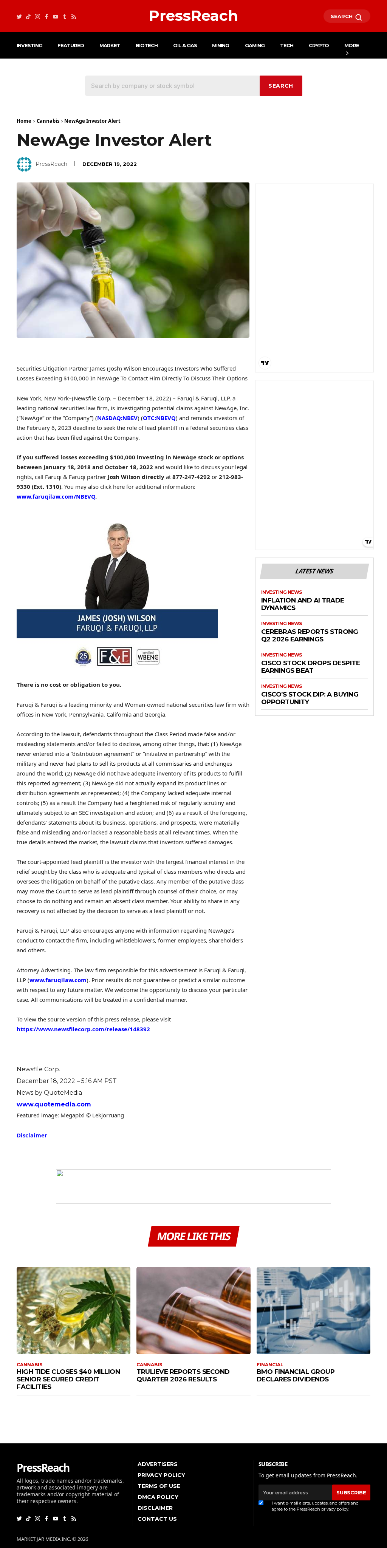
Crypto (319, 45)
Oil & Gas (185, 45)
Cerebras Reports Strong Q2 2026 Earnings (309, 635)
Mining (220, 45)
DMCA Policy (158, 1497)
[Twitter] (19, 16)
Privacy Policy (161, 1475)
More (351, 45)
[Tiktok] (28, 16)
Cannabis (48, 120)
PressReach (51, 164)
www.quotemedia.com (54, 1104)
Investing (29, 45)
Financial (270, 1364)
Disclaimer (32, 1135)
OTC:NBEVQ (159, 418)
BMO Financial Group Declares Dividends (296, 1375)
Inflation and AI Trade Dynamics (302, 604)
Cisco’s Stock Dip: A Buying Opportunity (310, 698)
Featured (70, 45)
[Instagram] (37, 16)
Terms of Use (159, 1486)
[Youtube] (55, 16)
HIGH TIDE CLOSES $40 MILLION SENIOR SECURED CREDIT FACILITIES (68, 1379)
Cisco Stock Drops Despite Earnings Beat (310, 667)
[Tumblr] (64, 16)
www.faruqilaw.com (58, 980)
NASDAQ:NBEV (117, 418)
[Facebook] (46, 16)
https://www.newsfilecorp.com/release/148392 (83, 1029)
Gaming (255, 45)
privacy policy (334, 1509)
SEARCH (342, 16)
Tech (286, 45)
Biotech (147, 45)
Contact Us (157, 1519)
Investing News (281, 592)
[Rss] (73, 16)
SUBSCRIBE (351, 1492)
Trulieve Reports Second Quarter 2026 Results (183, 1375)
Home (24, 120)
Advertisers (158, 1464)
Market (109, 45)
